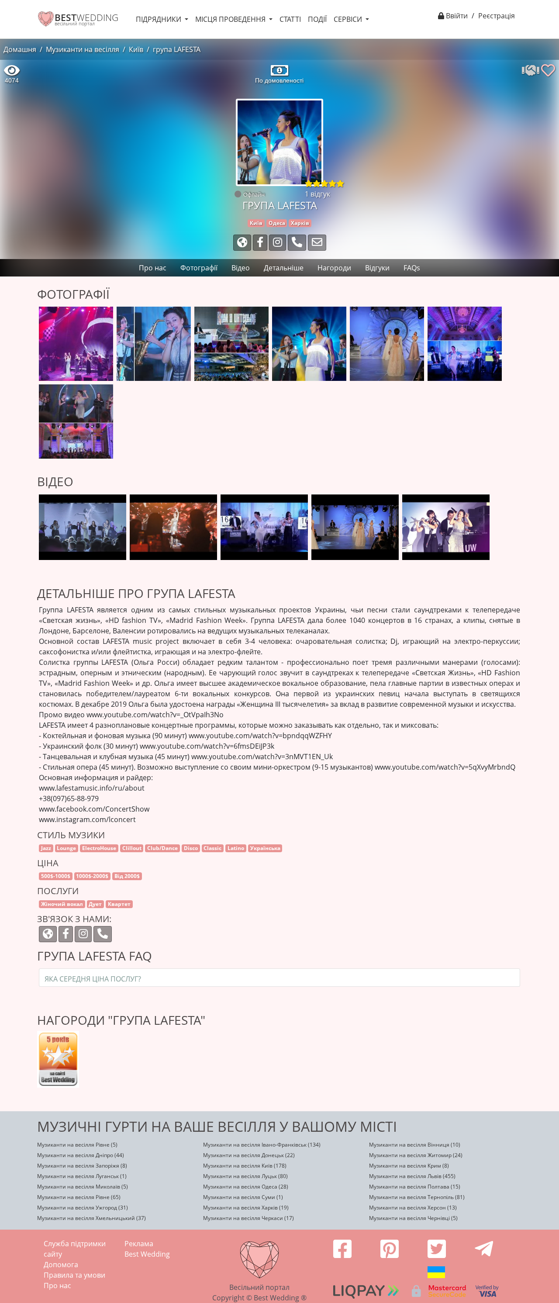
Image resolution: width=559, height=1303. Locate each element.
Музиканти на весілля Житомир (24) (415, 1155)
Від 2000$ (127, 876)
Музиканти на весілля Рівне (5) (77, 1144)
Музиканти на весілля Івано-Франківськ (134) (262, 1144)
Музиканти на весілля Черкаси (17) (248, 1218)
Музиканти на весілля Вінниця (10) (414, 1144)
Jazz (46, 848)
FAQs (412, 268)
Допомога (61, 1264)
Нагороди (334, 268)
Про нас (57, 1285)
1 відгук (317, 194)
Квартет (119, 904)
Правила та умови (74, 1275)
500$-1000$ (55, 876)
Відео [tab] (240, 268)
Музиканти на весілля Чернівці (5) (413, 1218)
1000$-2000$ (92, 876)
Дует (95, 904)
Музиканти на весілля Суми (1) (243, 1197)
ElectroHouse (99, 848)
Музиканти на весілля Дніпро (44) (80, 1155)
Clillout (131, 848)
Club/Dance (162, 848)
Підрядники (159, 19)
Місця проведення (231, 19)
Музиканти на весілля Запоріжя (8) (82, 1165)
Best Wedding (147, 1254)
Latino (236, 848)
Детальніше (284, 268)
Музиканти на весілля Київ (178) (244, 1165)
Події (317, 19)
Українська (265, 848)
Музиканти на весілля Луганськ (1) (82, 1176)
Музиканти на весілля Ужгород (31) (82, 1207)
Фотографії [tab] (198, 268)
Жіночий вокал (62, 904)
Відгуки (377, 268)
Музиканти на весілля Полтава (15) (414, 1186)
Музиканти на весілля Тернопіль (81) (417, 1197)
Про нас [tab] (152, 268)
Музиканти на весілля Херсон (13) (413, 1207)
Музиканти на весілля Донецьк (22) (249, 1155)
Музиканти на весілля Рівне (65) (79, 1197)
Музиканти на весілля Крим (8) (409, 1165)
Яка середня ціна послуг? (93, 979)
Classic (212, 848)
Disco (191, 848)
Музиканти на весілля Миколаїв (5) (82, 1186)
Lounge (66, 848)
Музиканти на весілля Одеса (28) (245, 1186)
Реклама (138, 1243)
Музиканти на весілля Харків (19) (246, 1207)
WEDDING (86, 17)
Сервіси (349, 19)
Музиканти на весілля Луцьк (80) (245, 1176)
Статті (290, 19)
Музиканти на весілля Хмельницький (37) (91, 1218)
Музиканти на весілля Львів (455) (412, 1176)
